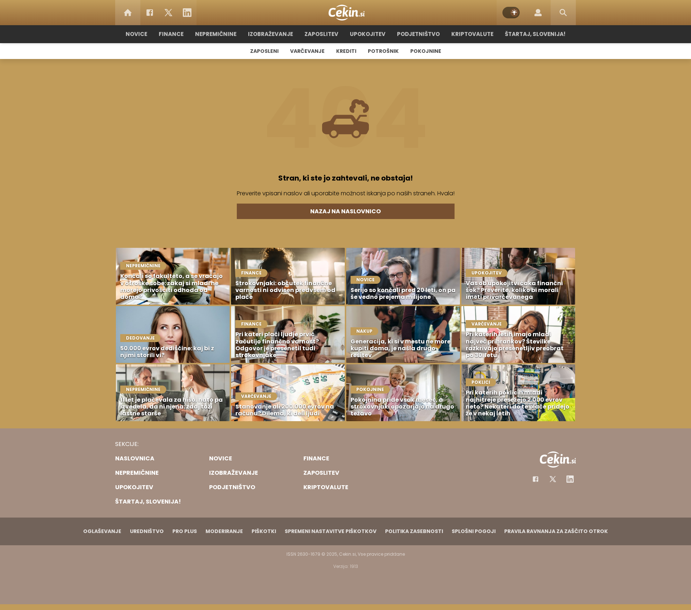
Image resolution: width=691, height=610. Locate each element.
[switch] (511, 12)
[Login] (538, 12)
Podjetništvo (418, 34)
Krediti (346, 51)
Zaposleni (264, 51)
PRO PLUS (184, 531)
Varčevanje (307, 51)
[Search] (563, 12)
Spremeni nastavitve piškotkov (330, 531)
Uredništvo (147, 531)
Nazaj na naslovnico (345, 211)
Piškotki (264, 531)
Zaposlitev (321, 34)
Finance (171, 34)
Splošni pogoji (474, 531)
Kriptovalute (472, 34)
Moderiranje (224, 531)
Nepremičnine (215, 34)
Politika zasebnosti (414, 531)
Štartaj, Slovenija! (535, 34)
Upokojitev (367, 34)
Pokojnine (425, 51)
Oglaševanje (102, 531)
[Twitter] (168, 12)
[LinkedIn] (187, 12)
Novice (136, 34)
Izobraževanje (270, 34)
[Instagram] (570, 479)
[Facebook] (149, 12)
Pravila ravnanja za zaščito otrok (556, 531)
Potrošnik (383, 51)
